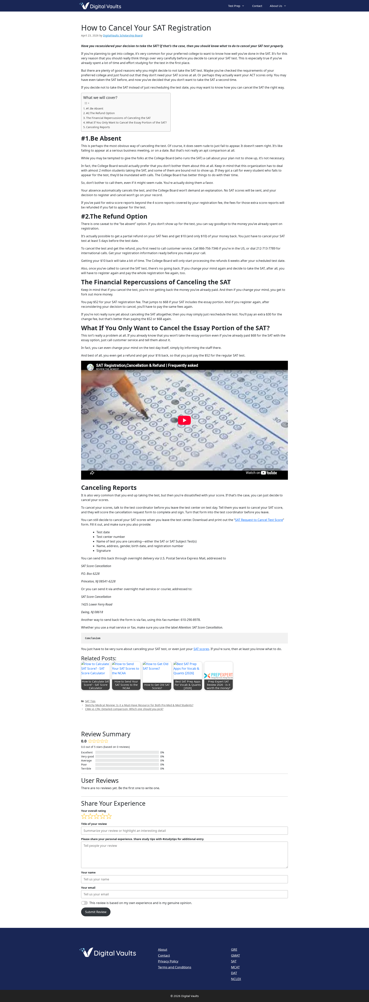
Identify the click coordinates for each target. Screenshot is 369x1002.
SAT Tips (90, 701)
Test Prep (234, 6)
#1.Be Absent (94, 108)
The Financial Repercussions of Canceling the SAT (118, 118)
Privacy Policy (168, 961)
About (162, 949)
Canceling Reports (98, 127)
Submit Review (95, 912)
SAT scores (201, 649)
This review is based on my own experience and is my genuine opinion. (140, 903)
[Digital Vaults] (101, 6)
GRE (234, 949)
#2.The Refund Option (100, 113)
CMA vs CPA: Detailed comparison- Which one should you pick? (124, 709)
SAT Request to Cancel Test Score (259, 520)
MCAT (235, 967)
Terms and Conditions (174, 967)
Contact (257, 6)
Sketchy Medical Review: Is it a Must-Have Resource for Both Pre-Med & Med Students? (139, 705)
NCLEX (236, 979)
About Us (276, 6)
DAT (234, 973)
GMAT (235, 955)
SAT (233, 961)
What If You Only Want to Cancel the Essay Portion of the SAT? (126, 122)
